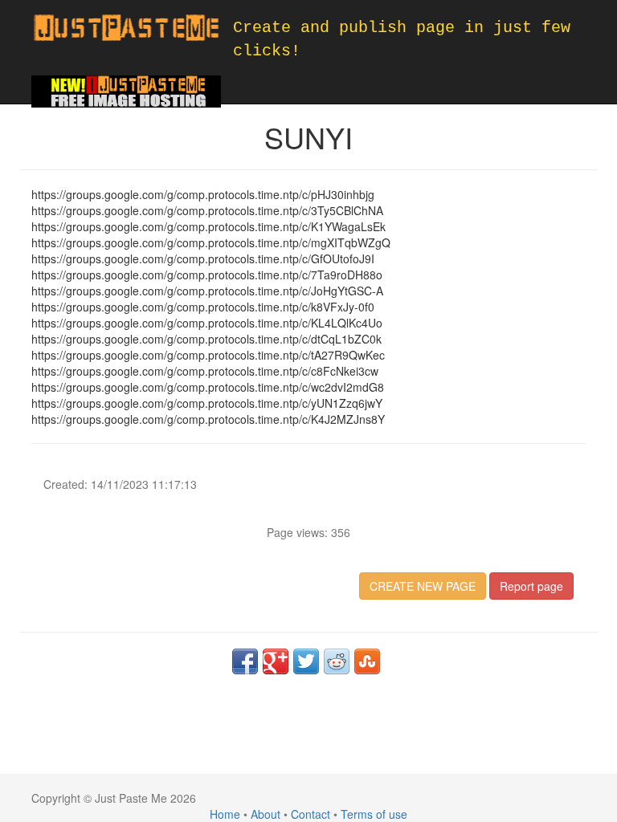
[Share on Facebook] (245, 661)
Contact (310, 814)
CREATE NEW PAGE (423, 586)
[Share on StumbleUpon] (367, 661)
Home (225, 814)
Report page (531, 586)
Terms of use (374, 814)
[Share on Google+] (275, 661)
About (265, 814)
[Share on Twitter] (306, 661)
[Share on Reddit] (336, 661)
